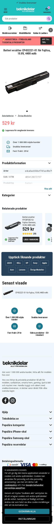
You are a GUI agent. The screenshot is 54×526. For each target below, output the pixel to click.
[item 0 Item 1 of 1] (27, 82)
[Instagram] (12, 400)
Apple (44, 263)
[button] (27, 163)
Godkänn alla (27, 511)
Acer (12, 270)
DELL (19, 263)
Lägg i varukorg (31, 239)
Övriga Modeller (25, 116)
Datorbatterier (8, 116)
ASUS (9, 263)
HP (27, 263)
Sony (35, 263)
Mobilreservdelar (9, 33)
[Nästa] (50, 30)
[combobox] (27, 19)
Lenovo (22, 270)
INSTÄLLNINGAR (27, 518)
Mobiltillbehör (25, 33)
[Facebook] (5, 400)
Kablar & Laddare (40, 33)
